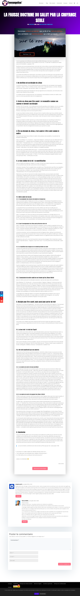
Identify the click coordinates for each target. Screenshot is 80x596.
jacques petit (19, 484)
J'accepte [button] (36, 593)
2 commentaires (49, 24)
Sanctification (43, 24)
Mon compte (52, 3)
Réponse (18, 496)
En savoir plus (42, 593)
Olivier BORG (31, 24)
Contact (70, 3)
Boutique (41, 3)
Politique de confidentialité (60, 583)
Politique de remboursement (26, 583)
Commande (59, 3)
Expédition (16, 583)
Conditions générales (47, 583)
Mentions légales (37, 583)
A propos (65, 3)
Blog (47, 3)
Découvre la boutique (40, 468)
